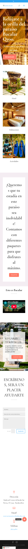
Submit (20, 431)
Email (14, 512)
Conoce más (17, 357)
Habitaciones (14, 130)
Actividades (14, 161)
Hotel (14, 98)
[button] (24, 519)
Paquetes (14, 275)
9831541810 (14, 529)
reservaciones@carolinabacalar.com (14, 516)
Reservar (9, 57)
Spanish (7, 547)
